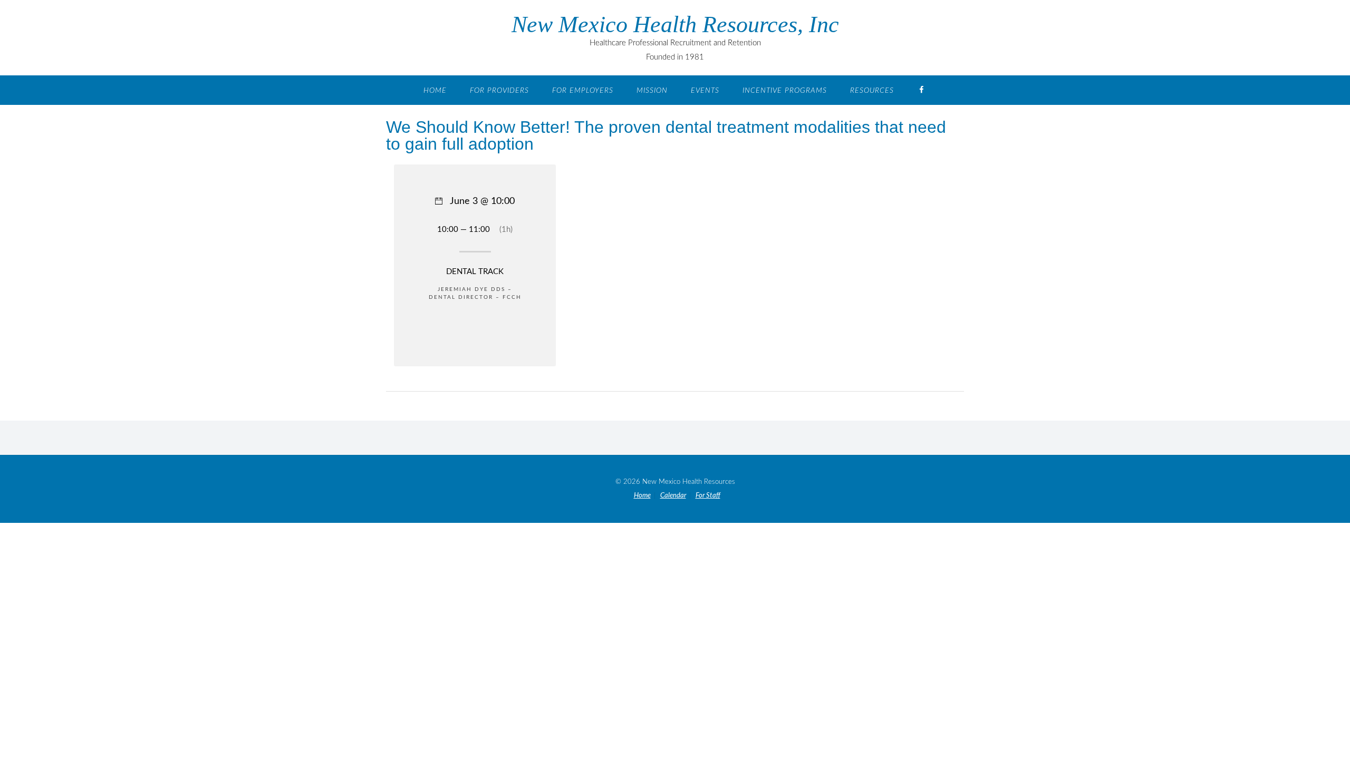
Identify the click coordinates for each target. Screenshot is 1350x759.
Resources (872, 90)
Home (435, 90)
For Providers (499, 90)
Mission (652, 90)
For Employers (582, 90)
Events (705, 90)
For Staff (708, 495)
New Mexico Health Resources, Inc (675, 24)
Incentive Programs (784, 90)
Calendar (673, 495)
